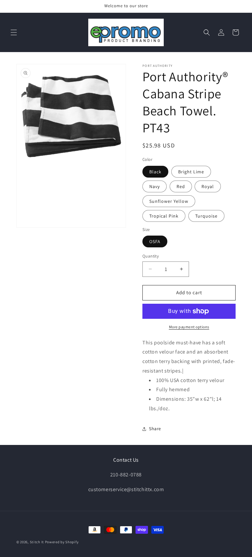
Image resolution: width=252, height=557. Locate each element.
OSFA (154, 241)
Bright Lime (191, 172)
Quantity (150, 256)
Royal (207, 186)
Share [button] (155, 429)
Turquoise (206, 216)
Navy (154, 186)
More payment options (189, 326)
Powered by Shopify (62, 542)
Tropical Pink (163, 216)
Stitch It (37, 542)
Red (181, 186)
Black (155, 172)
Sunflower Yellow (168, 201)
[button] (14, 32)
